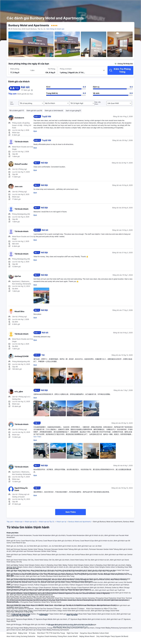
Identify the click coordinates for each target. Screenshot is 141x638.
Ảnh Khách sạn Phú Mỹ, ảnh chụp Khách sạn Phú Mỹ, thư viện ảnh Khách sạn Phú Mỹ (85, 605)
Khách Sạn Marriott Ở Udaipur (73, 608)
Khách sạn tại (61, 521)
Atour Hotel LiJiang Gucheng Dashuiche (21, 636)
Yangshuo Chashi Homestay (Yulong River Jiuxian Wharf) (57, 636)
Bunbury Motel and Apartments (79, 521)
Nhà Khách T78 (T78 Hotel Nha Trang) (51, 633)
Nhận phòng (14, 69)
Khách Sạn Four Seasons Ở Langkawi (20, 608)
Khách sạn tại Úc (31, 521)
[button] (123, 4)
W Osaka (32, 633)
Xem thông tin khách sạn (55, 29)
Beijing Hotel (22, 633)
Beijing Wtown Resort (87, 636)
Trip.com (10, 521)
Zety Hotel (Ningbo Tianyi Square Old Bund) (112, 636)
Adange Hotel (11, 633)
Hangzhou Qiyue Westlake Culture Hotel (94, 633)
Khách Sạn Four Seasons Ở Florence (48, 608)
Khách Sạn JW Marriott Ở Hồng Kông (20, 612)
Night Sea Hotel (72, 633)
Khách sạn (19, 521)
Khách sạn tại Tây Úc (46, 521)
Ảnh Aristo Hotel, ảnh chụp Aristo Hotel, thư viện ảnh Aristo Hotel (30, 605)
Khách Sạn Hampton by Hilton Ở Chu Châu (101, 608)
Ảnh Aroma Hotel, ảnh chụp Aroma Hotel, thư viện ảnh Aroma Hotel (31, 597)
